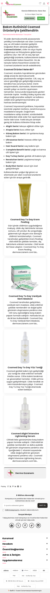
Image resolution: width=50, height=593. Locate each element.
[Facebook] (25, 527)
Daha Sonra (29, 18)
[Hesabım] (44, 3)
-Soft (11, 591)
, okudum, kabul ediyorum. (22, 510)
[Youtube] (11, 527)
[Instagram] (38, 527)
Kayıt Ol (42, 505)
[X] (18, 527)
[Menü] (2, 3)
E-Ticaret (17, 591)
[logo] (13, 3)
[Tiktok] (31, 527)
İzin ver (41, 18)
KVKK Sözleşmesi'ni (12, 510)
